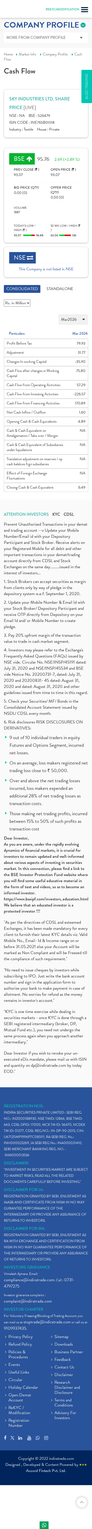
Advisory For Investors (65, 1415)
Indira (44, 1525)
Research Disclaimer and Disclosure (67, 1388)
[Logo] (16, 10)
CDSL (69, 514)
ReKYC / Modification (19, 1410)
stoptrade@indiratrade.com (47, 1322)
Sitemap (61, 1337)
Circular (15, 1380)
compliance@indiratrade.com (29, 1280)
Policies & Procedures (18, 1354)
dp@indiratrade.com (49, 1065)
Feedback (62, 1360)
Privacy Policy (20, 1337)
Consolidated (22, 289)
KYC (56, 514)
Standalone (60, 289)
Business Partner (68, 1352)
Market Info (27, 54)
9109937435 (15, 1328)
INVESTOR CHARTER (23, 1309)
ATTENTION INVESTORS (26, 514)
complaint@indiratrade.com (28, 1301)
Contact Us (64, 1367)
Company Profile (55, 54)
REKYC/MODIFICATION (62, 9)
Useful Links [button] (18, 1372)
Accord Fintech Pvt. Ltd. (46, 1471)
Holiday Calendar (23, 1388)
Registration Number (18, 1423)
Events (14, 1365)
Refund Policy (20, 1344)
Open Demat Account (19, 1398)
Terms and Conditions (63, 1403)
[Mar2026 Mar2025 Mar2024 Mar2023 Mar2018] (46, 319)
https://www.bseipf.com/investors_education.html (46, 899)
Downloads (63, 1344)
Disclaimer (63, 1375)
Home (8, 54)
